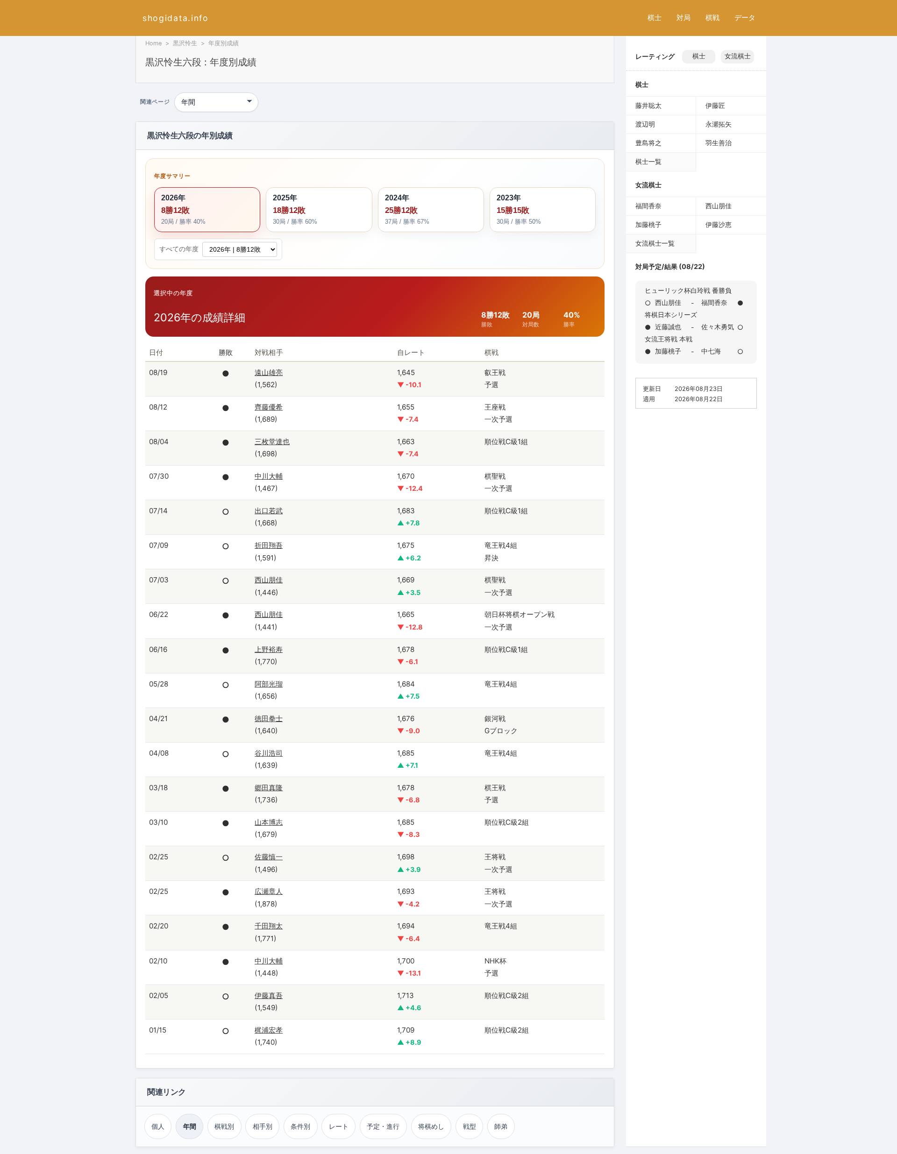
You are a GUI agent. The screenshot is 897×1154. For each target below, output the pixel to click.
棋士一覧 (648, 161)
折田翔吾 (269, 545)
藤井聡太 (648, 105)
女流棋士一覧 (655, 243)
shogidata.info (175, 18)
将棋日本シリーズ (671, 315)
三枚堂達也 (272, 441)
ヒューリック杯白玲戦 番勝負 (688, 290)
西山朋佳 (269, 579)
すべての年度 (179, 249)
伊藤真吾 (269, 995)
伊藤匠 (715, 105)
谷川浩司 (269, 753)
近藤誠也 (668, 327)
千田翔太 (269, 925)
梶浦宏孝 (269, 1030)
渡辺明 (645, 124)
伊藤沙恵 (718, 224)
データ (744, 17)
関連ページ (155, 102)
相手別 (262, 1126)
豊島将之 (648, 143)
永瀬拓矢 (718, 124)
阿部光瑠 (269, 684)
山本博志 (269, 822)
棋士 (655, 17)
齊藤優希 (269, 407)
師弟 (500, 1126)
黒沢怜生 (185, 43)
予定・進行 (383, 1126)
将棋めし (431, 1126)
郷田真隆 (269, 787)
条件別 (300, 1126)
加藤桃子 (648, 224)
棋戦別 (224, 1126)
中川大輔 (269, 476)
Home (153, 43)
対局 (683, 17)
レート (339, 1126)
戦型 (469, 1126)
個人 (157, 1126)
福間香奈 (648, 206)
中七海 (711, 351)
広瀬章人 (269, 891)
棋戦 (712, 17)
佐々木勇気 (717, 327)
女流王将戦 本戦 (668, 339)
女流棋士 (738, 56)
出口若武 (269, 510)
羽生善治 (718, 143)
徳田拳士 (269, 718)
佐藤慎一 (269, 856)
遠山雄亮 (269, 372)
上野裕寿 (269, 649)
